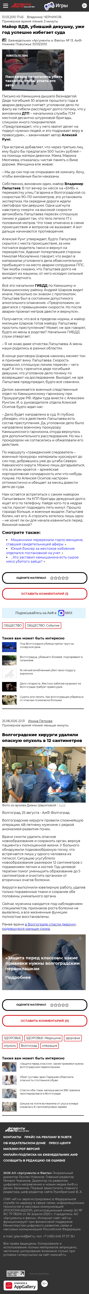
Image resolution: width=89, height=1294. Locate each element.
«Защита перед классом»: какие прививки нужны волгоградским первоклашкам (42, 963)
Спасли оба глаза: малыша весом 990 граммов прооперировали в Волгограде (50, 1092)
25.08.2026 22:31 (13, 721)
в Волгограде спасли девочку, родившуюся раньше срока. (39, 926)
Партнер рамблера (39, 1273)
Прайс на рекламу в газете (48, 1137)
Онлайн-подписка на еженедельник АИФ (40, 1155)
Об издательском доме (24, 1143)
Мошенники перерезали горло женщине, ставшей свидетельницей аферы (44, 542)
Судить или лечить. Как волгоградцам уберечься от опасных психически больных (51, 698)
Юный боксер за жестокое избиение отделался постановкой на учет (40, 551)
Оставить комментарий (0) (45, 1021)
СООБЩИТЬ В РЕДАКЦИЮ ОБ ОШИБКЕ (34, 1160)
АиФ (62, 805)
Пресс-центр (60, 1143)
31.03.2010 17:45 (13, 17)
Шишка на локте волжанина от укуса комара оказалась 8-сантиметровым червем (49, 1105)
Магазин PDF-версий (21, 1149)
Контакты (12, 1137)
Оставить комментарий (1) (44, 594)
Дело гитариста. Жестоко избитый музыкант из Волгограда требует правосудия (50, 685)
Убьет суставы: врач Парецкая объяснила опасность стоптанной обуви (46, 1078)
